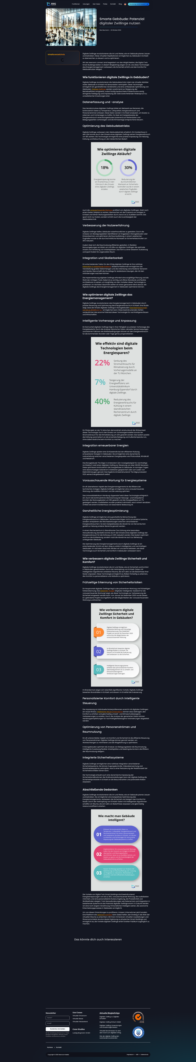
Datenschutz (144, 1054)
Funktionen (76, 4)
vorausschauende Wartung (101, 210)
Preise (105, 4)
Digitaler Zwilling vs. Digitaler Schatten (109, 1017)
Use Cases (96, 4)
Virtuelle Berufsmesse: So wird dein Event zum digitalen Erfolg (110, 1031)
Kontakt (113, 4)
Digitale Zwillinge (99, 89)
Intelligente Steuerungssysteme (110, 712)
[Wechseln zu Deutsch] (125, 4)
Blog (120, 4)
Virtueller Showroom (80, 1015)
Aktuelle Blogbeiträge (110, 1013)
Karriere (50, 1047)
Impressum (130, 1054)
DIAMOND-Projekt (107, 591)
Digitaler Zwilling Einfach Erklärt (110, 1022)
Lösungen (86, 4)
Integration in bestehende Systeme (97, 266)
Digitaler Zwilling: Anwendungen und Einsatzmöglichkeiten (111, 1026)
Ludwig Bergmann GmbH (81, 1033)
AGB (137, 1054)
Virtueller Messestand (80, 1021)
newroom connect (104, 915)
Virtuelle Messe (78, 1018)
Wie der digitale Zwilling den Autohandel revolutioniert (109, 1037)
